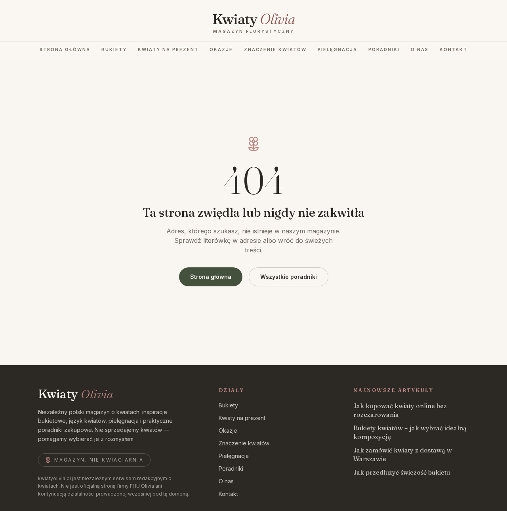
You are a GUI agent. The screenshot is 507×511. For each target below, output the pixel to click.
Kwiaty (75, 394)
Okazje (221, 49)
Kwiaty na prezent (168, 49)
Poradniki (384, 49)
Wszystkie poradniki (288, 276)
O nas (420, 49)
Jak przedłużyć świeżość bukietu (401, 472)
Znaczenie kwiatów (275, 49)
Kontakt (453, 49)
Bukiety (114, 49)
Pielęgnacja (337, 49)
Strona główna (65, 49)
